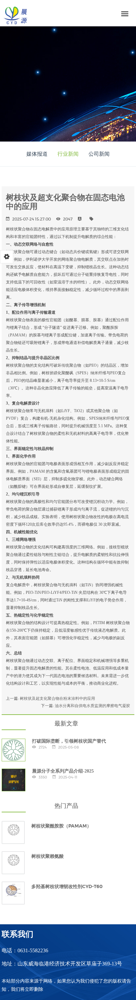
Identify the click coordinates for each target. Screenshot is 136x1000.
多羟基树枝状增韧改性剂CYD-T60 (67, 886)
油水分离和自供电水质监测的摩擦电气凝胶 (92, 705)
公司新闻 (99, 154)
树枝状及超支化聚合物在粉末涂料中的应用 (57, 698)
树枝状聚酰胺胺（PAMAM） (61, 826)
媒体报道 (37, 154)
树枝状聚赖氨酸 (47, 856)
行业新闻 (68, 154)
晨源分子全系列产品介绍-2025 (63, 771)
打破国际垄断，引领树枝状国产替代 (69, 741)
